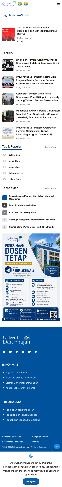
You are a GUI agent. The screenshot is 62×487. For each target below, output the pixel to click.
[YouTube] (30, 352)
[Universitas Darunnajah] (9, 3)
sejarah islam (15, 179)
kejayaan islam (16, 173)
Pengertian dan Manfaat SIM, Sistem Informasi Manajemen (31, 197)
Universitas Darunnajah (21, 447)
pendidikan (14, 161)
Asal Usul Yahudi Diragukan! (22, 212)
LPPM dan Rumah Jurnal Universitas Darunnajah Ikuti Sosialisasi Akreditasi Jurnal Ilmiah (37, 63)
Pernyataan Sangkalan (13, 441)
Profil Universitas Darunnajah (21, 377)
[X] (11, 352)
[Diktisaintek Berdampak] (26, 4)
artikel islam (14, 155)
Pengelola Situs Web (11, 436)
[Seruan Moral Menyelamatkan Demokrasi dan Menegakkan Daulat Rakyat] (8, 34)
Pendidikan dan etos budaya (22, 205)
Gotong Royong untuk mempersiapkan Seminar (32, 219)
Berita (20, 41)
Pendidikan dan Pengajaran (20, 409)
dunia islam (14, 167)
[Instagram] (17, 352)
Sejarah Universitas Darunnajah (22, 382)
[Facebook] (4, 352)
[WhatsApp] (36, 352)
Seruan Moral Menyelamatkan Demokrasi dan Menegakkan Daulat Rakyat (37, 30)
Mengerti (31, 481)
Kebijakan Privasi (40, 436)
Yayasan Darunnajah (16, 372)
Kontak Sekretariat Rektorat (20, 387)
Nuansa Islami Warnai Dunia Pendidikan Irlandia (32, 227)
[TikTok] (23, 352)
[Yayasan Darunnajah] (20, 4)
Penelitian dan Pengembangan (21, 414)
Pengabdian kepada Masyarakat (23, 419)
